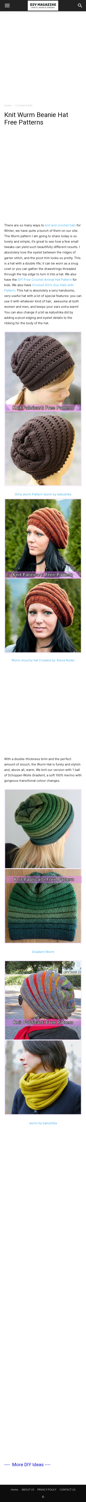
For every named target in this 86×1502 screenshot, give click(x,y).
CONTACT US (67, 1489)
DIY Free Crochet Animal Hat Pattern (45, 280)
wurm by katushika (43, 1123)
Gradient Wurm (43, 952)
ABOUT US (28, 1489)
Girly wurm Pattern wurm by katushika (43, 494)
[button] (7, 5)
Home (7, 105)
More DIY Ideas (28, 1464)
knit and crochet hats (60, 225)
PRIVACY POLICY (46, 1489)
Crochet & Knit (23, 105)
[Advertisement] (43, 56)
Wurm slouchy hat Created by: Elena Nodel (43, 660)
